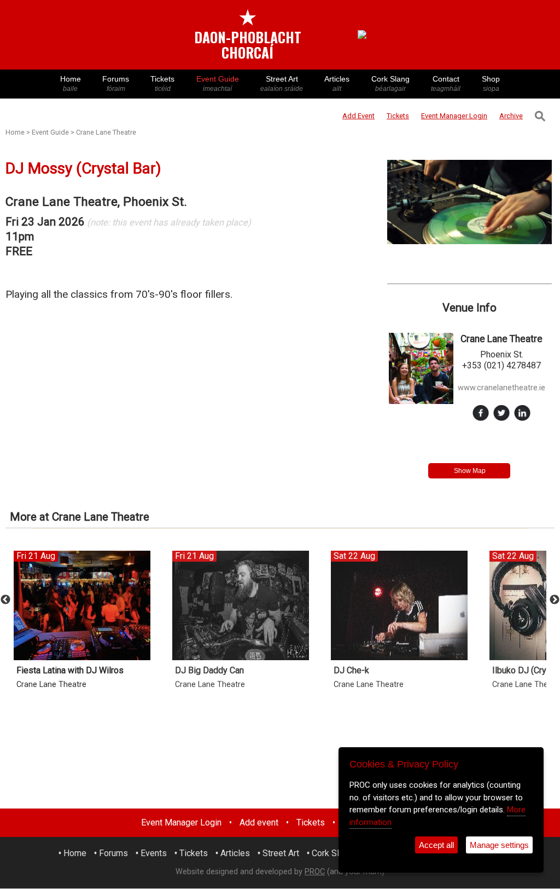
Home (70, 83)
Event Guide (217, 83)
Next (554, 599)
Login (454, 116)
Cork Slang (390, 83)
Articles (336, 83)
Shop (491, 83)
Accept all (436, 845)
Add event (259, 822)
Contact (445, 83)
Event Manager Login (181, 822)
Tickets (162, 83)
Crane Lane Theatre (106, 132)
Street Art (281, 83)
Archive (511, 116)
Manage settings (499, 845)
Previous (5, 599)
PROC (315, 871)
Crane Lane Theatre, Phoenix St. (96, 201)
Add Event (358, 116)
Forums (115, 83)
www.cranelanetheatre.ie (501, 387)
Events (154, 853)
